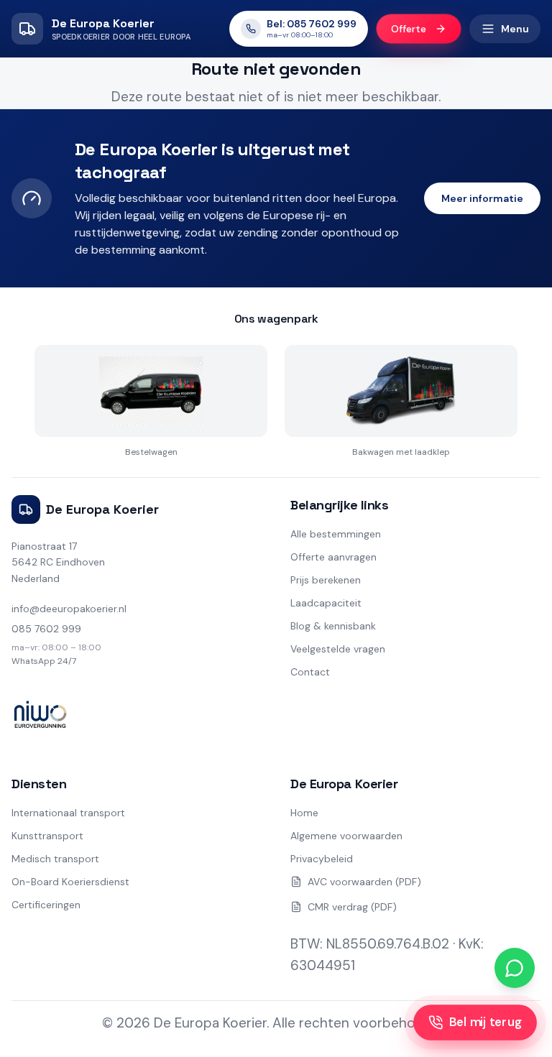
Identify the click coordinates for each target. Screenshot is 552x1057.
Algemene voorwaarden (346, 835)
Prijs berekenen (325, 579)
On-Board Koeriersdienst (70, 881)
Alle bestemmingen (335, 533)
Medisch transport (55, 858)
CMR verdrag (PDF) (352, 906)
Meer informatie (482, 198)
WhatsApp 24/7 (44, 661)
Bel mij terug (485, 1022)
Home (304, 812)
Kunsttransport (47, 835)
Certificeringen (46, 904)
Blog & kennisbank (333, 625)
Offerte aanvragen (333, 556)
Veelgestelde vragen (337, 648)
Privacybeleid (321, 858)
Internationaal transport (68, 812)
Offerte (408, 29)
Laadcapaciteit (326, 602)
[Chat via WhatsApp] (514, 968)
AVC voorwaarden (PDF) (364, 881)
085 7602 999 (46, 628)
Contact (310, 671)
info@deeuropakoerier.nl (69, 608)
